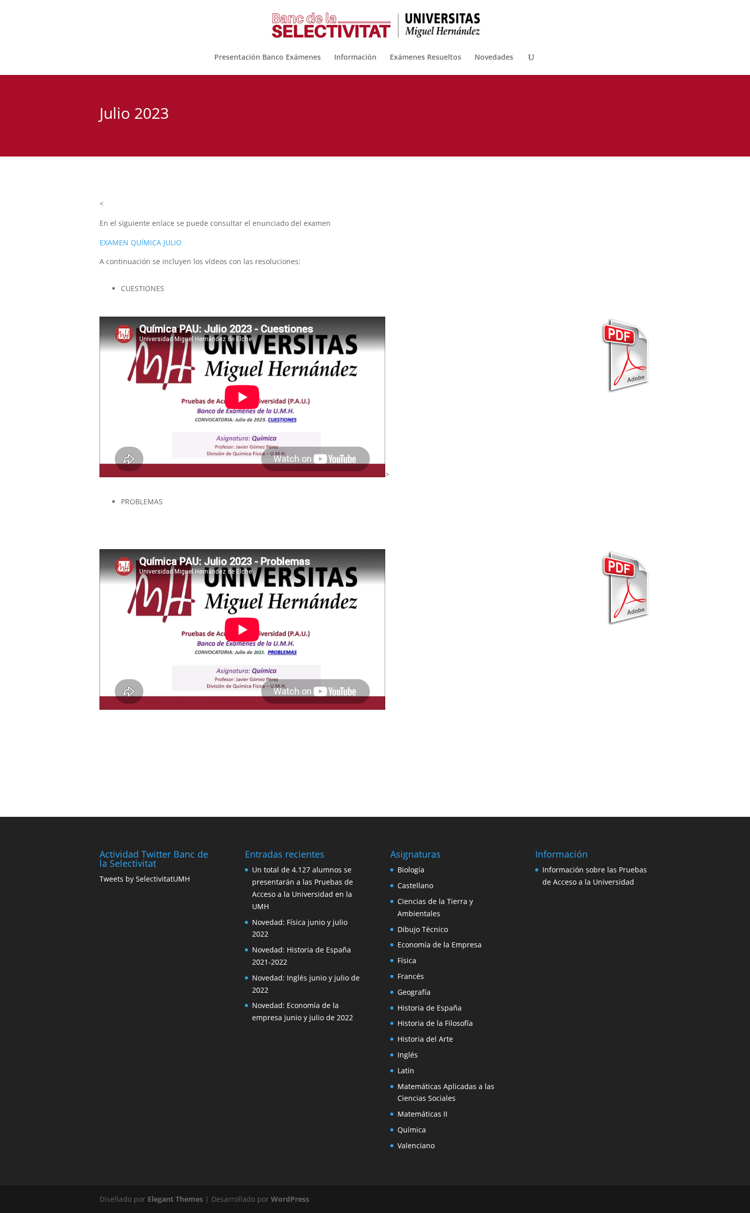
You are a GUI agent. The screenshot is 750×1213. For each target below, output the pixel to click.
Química (411, 1129)
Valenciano (416, 1145)
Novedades (493, 58)
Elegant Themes (175, 1199)
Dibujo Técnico (422, 929)
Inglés (407, 1055)
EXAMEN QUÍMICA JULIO (140, 242)
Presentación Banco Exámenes (267, 58)
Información (355, 58)
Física (406, 960)
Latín (405, 1070)
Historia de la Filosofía (435, 1023)
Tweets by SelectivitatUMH (144, 879)
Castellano (415, 885)
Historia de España (429, 1008)
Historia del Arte (425, 1039)
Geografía (414, 992)
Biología (410, 869)
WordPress (290, 1199)
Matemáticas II (422, 1114)
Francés (410, 976)
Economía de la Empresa (439, 944)
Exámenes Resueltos (425, 58)
